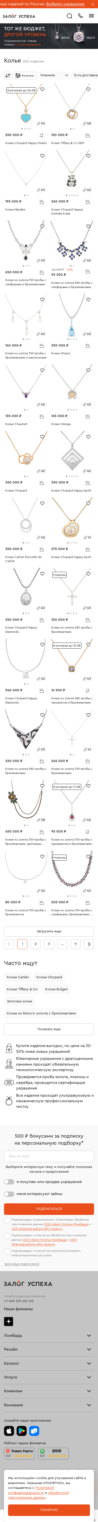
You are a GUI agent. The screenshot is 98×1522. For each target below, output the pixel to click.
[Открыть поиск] (69, 16)
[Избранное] (42, 89)
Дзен (8, 1321)
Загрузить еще (49, 931)
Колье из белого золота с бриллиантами (41, 1013)
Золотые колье (19, 1001)
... (62, 944)
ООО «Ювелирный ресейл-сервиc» (37, 1228)
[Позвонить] (80, 15)
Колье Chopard (49, 977)
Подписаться (49, 1209)
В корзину (87, 135)
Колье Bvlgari (56, 989)
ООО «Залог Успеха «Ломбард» (66, 1224)
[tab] (22, 128)
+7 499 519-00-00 (19, 1301)
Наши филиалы (18, 1309)
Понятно (49, 1510)
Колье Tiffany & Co (22, 989)
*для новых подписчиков (21, 1263)
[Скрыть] (92, 5)
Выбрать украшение (45, 4)
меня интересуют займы (39, 1194)
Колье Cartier (18, 977)
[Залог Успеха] (19, 16)
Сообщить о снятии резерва (40, 134)
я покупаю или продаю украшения (49, 1182)
